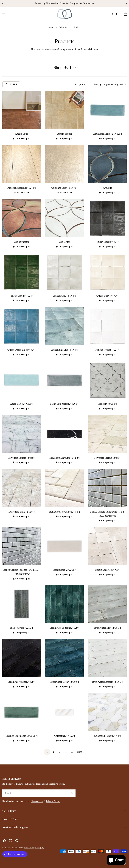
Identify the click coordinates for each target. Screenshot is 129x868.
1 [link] (47, 752)
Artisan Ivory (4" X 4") (107, 295)
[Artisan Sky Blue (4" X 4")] (64, 326)
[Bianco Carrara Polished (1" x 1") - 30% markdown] (107, 488)
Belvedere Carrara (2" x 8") (21, 457)
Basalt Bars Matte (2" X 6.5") (64, 403)
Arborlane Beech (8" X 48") (21, 187)
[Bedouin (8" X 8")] (107, 380)
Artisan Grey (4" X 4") (64, 295)
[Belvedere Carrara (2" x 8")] (21, 434)
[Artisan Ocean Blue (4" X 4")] (21, 326)
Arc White (64, 241)
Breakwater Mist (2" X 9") (107, 627)
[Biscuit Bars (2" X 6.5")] (64, 546)
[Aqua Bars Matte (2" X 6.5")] (107, 110)
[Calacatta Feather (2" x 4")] (107, 712)
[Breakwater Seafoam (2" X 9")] (107, 658)
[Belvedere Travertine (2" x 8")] (64, 488)
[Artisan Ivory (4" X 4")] (107, 272)
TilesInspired (16, 847)
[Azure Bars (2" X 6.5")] (21, 380)
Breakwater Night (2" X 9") (21, 681)
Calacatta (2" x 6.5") (64, 735)
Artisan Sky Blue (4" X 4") (64, 349)
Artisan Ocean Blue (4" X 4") (21, 349)
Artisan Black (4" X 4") (107, 241)
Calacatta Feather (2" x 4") (107, 735)
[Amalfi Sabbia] (64, 110)
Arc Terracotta (21, 241)
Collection (63, 27)
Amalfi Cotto (21, 133)
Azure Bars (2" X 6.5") (21, 403)
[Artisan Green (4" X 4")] (21, 272)
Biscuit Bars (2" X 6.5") (64, 569)
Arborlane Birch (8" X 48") (64, 187)
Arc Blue (107, 187)
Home (50, 27)
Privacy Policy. (53, 801)
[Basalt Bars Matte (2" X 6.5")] (64, 380)
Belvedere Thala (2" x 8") (21, 511)
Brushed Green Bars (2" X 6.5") (21, 735)
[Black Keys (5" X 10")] (21, 604)
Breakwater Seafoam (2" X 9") (107, 681)
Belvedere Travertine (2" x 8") (64, 511)
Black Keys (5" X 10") (21, 627)
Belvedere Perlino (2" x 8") (107, 457)
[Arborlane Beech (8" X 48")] (21, 164)
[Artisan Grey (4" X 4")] (64, 272)
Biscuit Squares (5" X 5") (107, 569)
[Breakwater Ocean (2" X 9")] (64, 658)
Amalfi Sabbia (64, 133)
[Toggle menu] (3, 14)
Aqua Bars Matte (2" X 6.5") (107, 133)
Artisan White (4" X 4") (107, 349)
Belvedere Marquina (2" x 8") (64, 457)
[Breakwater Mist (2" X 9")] (107, 604)
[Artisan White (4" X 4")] (107, 326)
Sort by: (98, 84)
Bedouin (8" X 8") (107, 403)
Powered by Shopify (34, 847)
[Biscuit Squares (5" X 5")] (107, 546)
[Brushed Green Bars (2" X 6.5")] (21, 712)
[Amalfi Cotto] (21, 110)
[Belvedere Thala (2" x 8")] (21, 488)
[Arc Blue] (107, 164)
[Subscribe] (72, 793)
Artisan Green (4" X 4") (22, 295)
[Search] (118, 14)
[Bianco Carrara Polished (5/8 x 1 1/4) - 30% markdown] (21, 546)
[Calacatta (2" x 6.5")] (64, 712)
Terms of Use (37, 801)
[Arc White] (64, 218)
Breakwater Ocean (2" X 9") (64, 681)
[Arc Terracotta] (21, 218)
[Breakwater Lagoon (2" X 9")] (64, 604)
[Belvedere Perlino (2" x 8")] (107, 434)
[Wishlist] (111, 14)
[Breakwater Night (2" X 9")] (21, 658)
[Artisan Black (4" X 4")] (107, 218)
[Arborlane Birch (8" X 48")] (64, 164)
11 (72, 752)
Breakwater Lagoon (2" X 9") (64, 627)
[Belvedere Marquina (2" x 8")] (64, 434)
